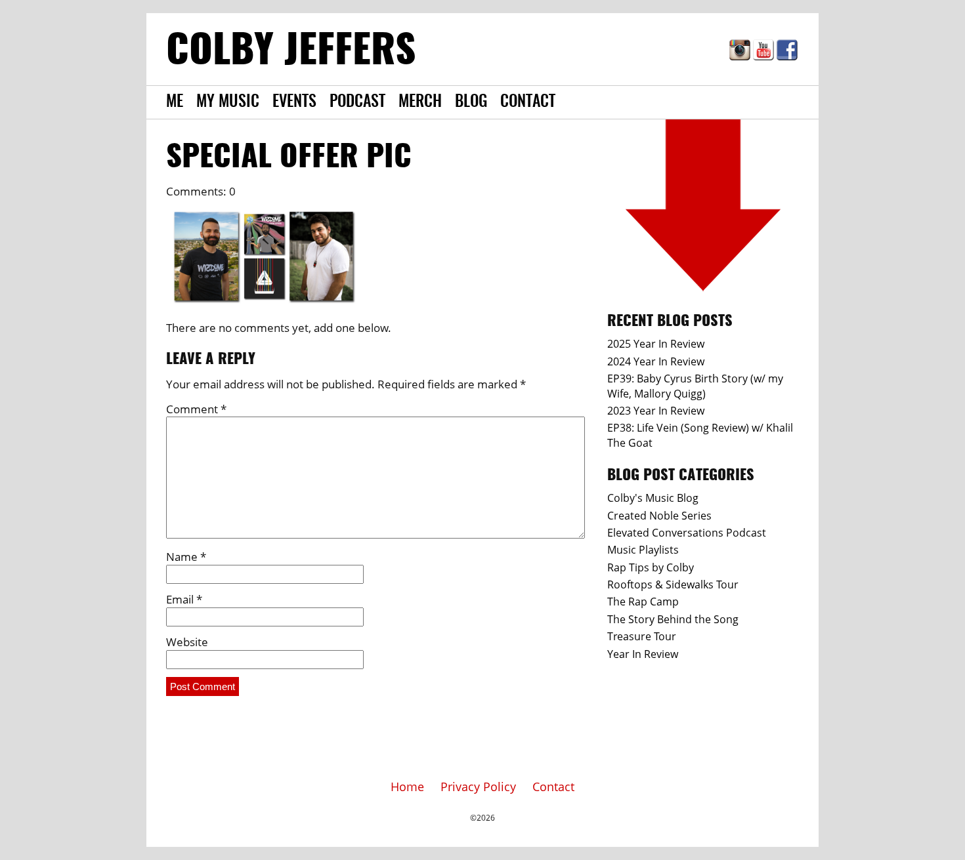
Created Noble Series (659, 515)
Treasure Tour (641, 636)
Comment (196, 409)
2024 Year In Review (655, 361)
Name (186, 556)
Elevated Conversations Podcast (686, 532)
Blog (471, 102)
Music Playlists (643, 550)
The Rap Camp (643, 601)
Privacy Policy (478, 786)
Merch (420, 102)
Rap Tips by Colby (650, 567)
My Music (227, 102)
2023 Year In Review (655, 410)
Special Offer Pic (289, 158)
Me (174, 102)
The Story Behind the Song (673, 619)
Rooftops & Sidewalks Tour (673, 584)
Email (184, 599)
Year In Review (642, 654)
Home (407, 786)
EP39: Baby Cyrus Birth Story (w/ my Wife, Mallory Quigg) (695, 385)
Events (294, 102)
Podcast (357, 102)
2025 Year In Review (655, 344)
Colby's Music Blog (652, 498)
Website (187, 641)
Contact (527, 102)
